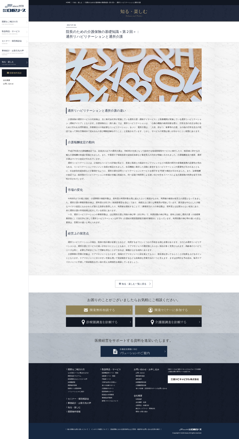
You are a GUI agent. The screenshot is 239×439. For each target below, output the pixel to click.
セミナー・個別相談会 (12, 42)
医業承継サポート (108, 391)
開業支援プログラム (74, 376)
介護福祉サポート (108, 388)
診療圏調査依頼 (141, 382)
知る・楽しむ (9, 63)
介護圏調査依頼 (141, 385)
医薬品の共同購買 (108, 395)
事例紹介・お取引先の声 (13, 53)
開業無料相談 (16, 73)
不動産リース (106, 379)
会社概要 (6, 80)
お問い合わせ (8, 84)
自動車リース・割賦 (108, 376)
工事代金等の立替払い (109, 382)
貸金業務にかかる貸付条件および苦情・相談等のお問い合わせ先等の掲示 (135, 429)
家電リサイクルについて (110, 401)
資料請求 (139, 379)
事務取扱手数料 (107, 398)
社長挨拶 (139, 399)
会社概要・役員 (141, 402)
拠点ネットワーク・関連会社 (145, 408)
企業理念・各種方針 (142, 405)
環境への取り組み (142, 411)
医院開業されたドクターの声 (77, 379)
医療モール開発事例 (74, 388)
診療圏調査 (71, 382)
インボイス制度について (99, 429)
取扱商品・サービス (11, 32)
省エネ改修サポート (108, 385)
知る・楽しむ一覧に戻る (134, 284)
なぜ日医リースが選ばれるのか (78, 373)
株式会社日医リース (14, 8)
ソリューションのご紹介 (76, 391)
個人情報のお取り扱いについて (77, 429)
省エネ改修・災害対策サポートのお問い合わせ (151, 388)
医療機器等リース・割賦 (110, 373)
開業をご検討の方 (10, 23)
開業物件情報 (72, 385)
